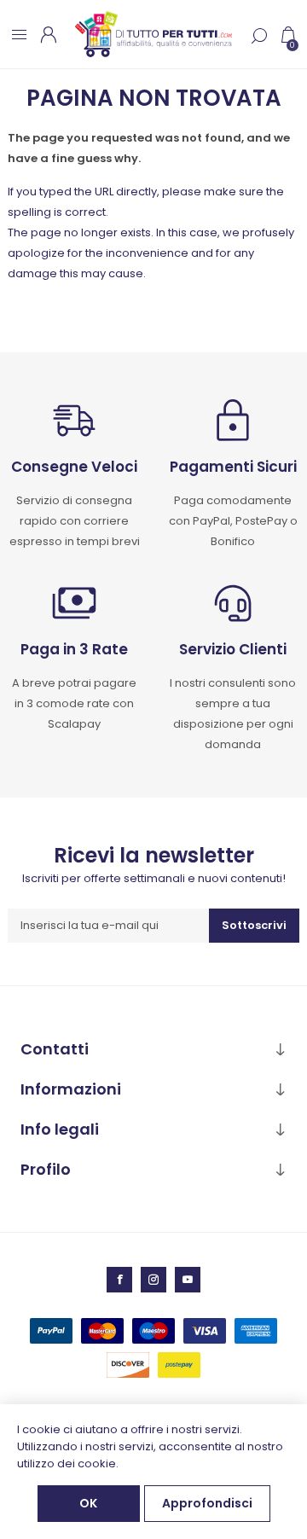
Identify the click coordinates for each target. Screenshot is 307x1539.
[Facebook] (119, 1279)
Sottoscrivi (254, 925)
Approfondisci (207, 1503)
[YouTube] (187, 1279)
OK (88, 1503)
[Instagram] (153, 1279)
